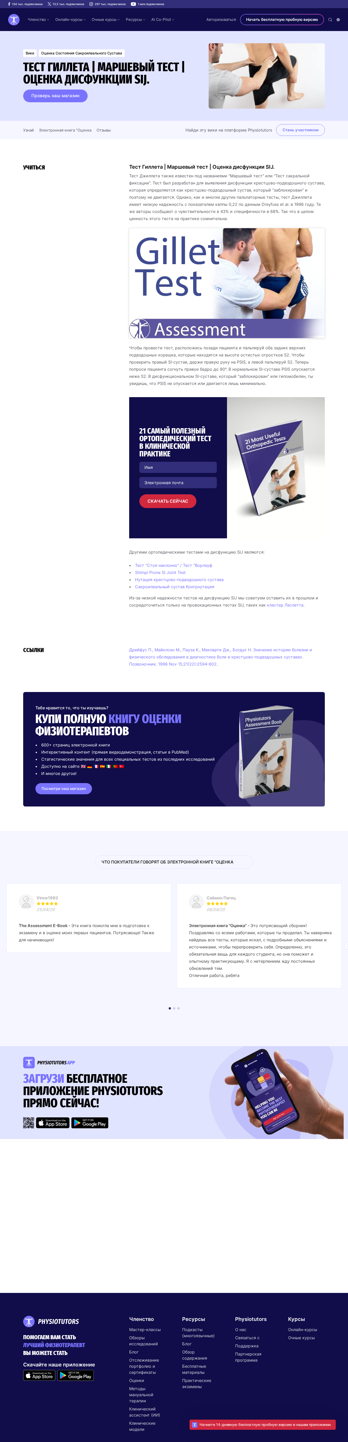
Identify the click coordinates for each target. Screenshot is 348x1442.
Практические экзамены (196, 1383)
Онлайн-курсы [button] (68, 19)
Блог (134, 1351)
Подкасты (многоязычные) (198, 1332)
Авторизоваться (221, 19)
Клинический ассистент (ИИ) (144, 1412)
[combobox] (338, 19)
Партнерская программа (248, 1357)
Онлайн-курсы (302, 1329)
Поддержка (247, 1345)
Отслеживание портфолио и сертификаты (144, 1366)
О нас (240, 1329)
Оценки (136, 1380)
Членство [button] (37, 19)
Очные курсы (301, 1337)
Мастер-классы (145, 1329)
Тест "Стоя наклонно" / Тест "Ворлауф (173, 565)
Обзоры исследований (143, 1340)
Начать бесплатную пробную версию (282, 19)
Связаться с (247, 1337)
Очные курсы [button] (104, 19)
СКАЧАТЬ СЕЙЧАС (168, 501)
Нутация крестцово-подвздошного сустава (179, 579)
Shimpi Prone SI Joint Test (160, 572)
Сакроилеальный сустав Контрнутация (174, 586)
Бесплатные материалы (194, 1369)
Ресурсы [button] (134, 19)
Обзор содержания (194, 1355)
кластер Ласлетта (285, 605)
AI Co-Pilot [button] (161, 19)
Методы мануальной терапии (141, 1394)
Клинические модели (142, 1426)
